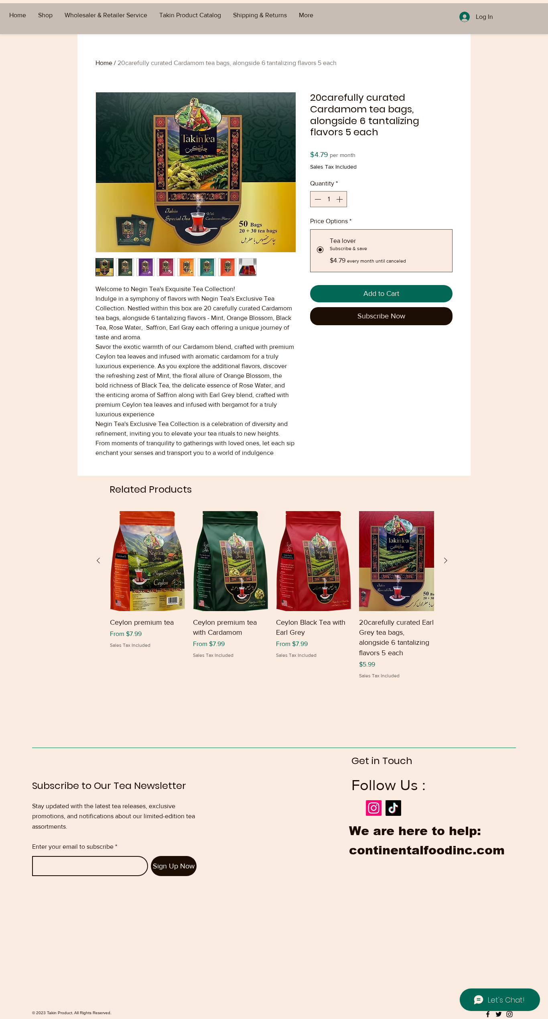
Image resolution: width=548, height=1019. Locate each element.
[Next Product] (446, 560)
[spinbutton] (329, 199)
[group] (272, 595)
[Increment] (340, 199)
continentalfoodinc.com (427, 850)
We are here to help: (415, 831)
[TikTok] (393, 808)
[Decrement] (317, 199)
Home (103, 62)
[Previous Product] (98, 560)
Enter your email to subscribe (73, 847)
